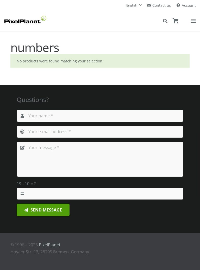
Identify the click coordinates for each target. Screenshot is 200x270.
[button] (134, 5)
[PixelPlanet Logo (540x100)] (25, 19)
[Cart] (176, 20)
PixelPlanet (49, 245)
